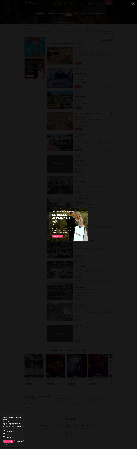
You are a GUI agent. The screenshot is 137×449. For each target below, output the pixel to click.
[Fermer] (133, 4)
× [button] (23, 416)
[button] (13, 445)
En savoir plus (16, 428)
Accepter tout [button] (8, 441)
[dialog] (13, 430)
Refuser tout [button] (19, 441)
